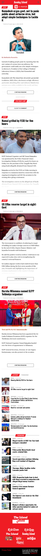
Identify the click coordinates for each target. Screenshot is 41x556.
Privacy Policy (6, 550)
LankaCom (33, 553)
